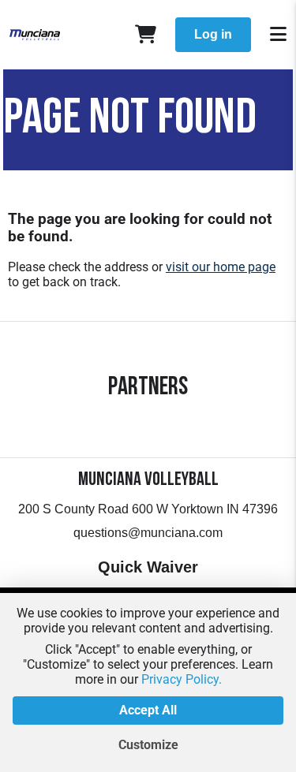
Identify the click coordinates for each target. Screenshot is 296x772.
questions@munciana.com (148, 532)
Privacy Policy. (181, 679)
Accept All (148, 710)
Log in (213, 34)
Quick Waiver (148, 567)
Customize (148, 744)
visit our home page (220, 266)
